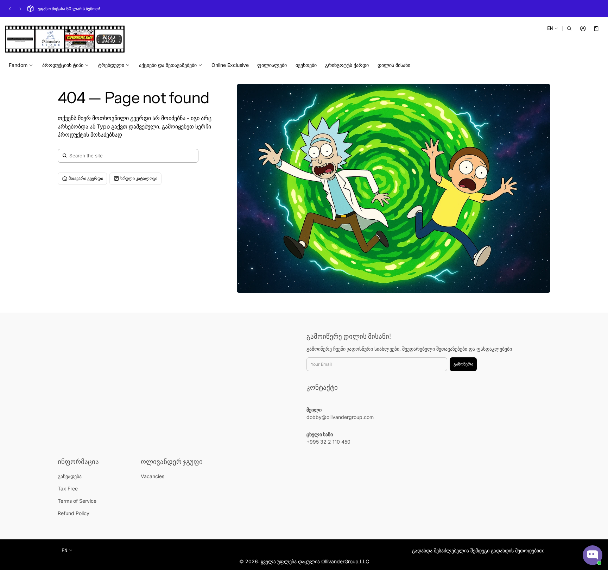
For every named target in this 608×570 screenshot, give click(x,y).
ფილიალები (272, 65)
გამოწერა (463, 364)
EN (550, 28)
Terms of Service (77, 501)
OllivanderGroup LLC (345, 561)
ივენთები (306, 65)
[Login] (583, 28)
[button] (569, 28)
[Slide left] (10, 9)
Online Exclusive (230, 65)
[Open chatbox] (592, 555)
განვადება (70, 476)
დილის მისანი (394, 65)
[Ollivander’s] (65, 39)
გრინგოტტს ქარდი (347, 65)
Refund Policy (73, 513)
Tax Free (68, 488)
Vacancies (152, 476)
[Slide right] (20, 9)
